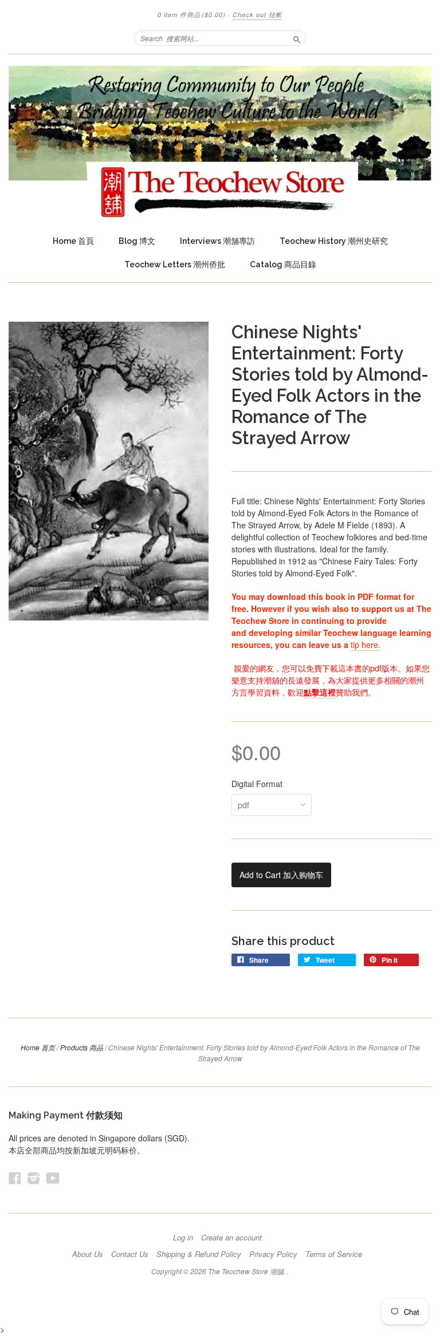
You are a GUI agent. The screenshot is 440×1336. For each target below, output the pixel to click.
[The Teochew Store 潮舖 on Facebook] (15, 1177)
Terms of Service (333, 1254)
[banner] (220, 142)
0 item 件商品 (192, 14)
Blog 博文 (137, 241)
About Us (87, 1254)
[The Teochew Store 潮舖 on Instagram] (34, 1177)
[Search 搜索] (296, 37)
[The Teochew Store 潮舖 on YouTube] (53, 1177)
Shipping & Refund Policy (198, 1254)
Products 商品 (81, 1047)
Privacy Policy (273, 1254)
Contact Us (129, 1254)
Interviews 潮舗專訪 (217, 241)
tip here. (365, 644)
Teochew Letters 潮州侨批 (174, 264)
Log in (183, 1238)
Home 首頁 (73, 241)
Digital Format (256, 783)
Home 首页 (38, 1047)
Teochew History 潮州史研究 (334, 241)
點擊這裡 (320, 692)
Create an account (231, 1238)
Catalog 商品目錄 (283, 264)
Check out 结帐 (257, 14)
